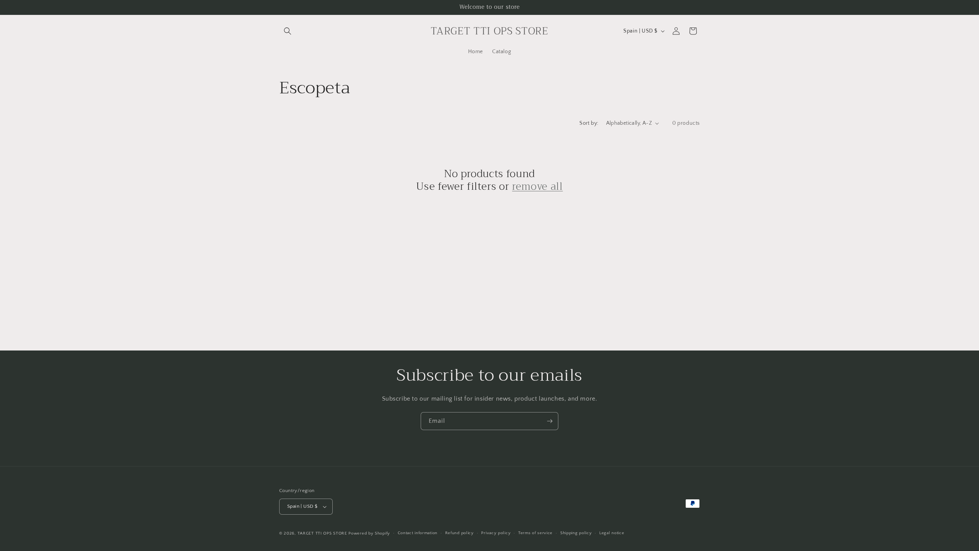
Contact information (417, 533)
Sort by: (588, 123)
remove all (537, 186)
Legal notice (611, 533)
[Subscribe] (549, 421)
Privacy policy (496, 533)
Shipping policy (576, 533)
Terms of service (535, 533)
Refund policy (459, 533)
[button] (287, 31)
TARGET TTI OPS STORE (322, 533)
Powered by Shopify (369, 533)
